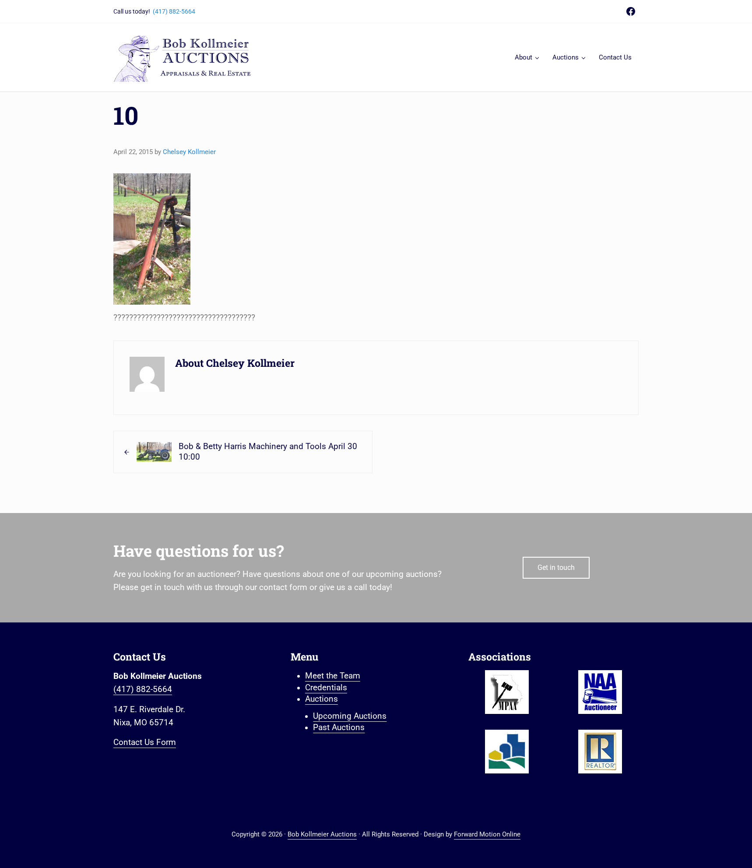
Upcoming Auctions (350, 716)
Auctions (321, 699)
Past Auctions (339, 727)
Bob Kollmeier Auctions (322, 834)
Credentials (326, 687)
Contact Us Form (144, 742)
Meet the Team (332, 676)
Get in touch (556, 567)
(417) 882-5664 (174, 11)
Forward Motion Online (487, 834)
